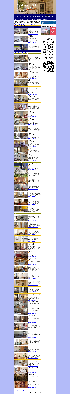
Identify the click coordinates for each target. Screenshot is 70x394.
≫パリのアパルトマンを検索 (19, 390)
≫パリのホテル (25, 24)
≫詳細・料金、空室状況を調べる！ (33, 34)
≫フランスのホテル (18, 24)
